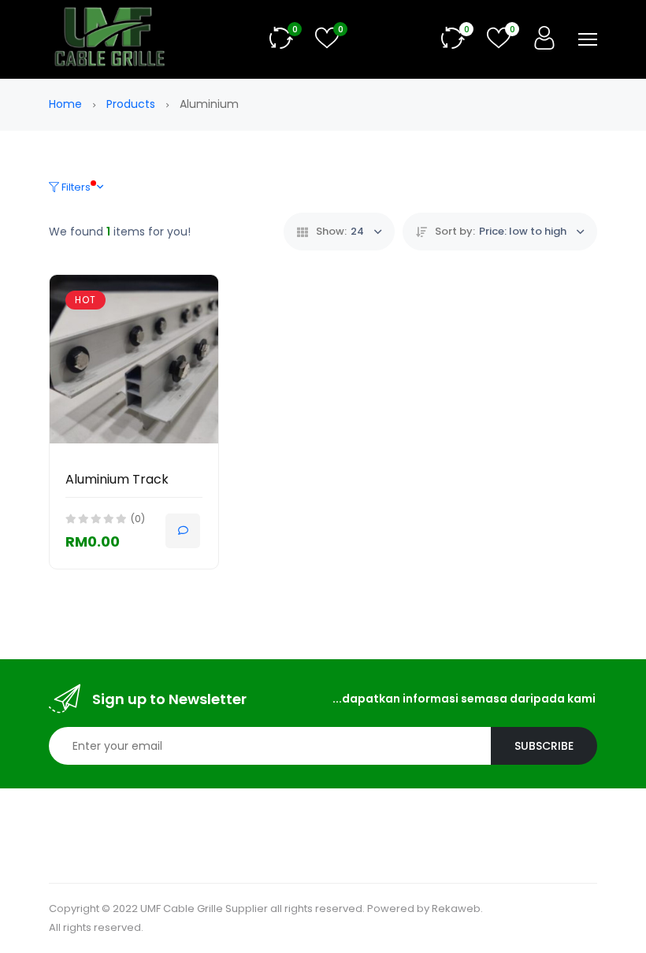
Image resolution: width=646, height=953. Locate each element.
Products (132, 104)
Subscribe (544, 746)
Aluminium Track (117, 479)
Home (67, 104)
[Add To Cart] (182, 531)
